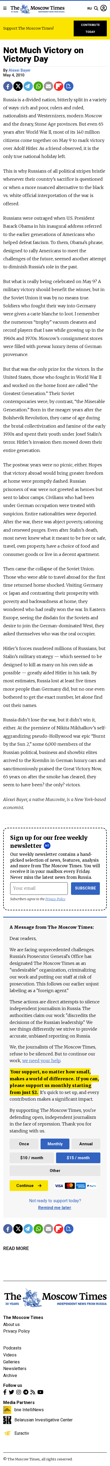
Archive (10, 1375)
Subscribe (85, 888)
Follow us (12, 1385)
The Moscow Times (23, 1317)
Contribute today (90, 28)
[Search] (96, 8)
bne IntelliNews (29, 1409)
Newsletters (14, 1368)
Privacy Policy (55, 899)
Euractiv (21, 1433)
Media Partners (19, 1402)
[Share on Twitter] (18, 86)
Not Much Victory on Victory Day (43, 54)
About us (11, 1324)
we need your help (41, 1060)
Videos (10, 1354)
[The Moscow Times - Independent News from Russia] (37, 8)
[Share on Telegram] (28, 86)
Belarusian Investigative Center (43, 1419)
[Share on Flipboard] (58, 86)
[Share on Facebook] (8, 86)
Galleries (11, 1361)
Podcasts (12, 1348)
